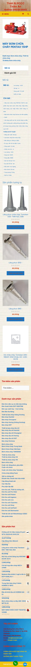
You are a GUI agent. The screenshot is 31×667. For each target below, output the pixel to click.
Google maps (12, 640)
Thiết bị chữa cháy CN (10, 457)
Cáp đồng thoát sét (9, 481)
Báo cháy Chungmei (9, 419)
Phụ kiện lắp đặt (7, 486)
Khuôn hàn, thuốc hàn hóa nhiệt (13, 478)
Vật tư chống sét (8, 476)
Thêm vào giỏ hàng (15, 227)
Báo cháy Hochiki (8, 417)
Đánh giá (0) (10, 73)
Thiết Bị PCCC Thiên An (15, 5)
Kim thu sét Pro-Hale (9, 492)
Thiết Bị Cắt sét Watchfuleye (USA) (14, 514)
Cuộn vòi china (7, 467)
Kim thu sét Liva (8, 500)
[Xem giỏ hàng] (23, 14)
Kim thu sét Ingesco (9, 497)
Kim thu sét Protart (9, 494)
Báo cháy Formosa (8, 441)
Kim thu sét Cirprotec (9, 502)
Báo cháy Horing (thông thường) (13, 422)
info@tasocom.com (15, 638)
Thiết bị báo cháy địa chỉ (10, 428)
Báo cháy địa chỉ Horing (10, 436)
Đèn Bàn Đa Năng (8, 412)
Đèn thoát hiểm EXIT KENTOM (12, 406)
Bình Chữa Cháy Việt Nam (11, 449)
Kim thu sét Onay (8, 505)
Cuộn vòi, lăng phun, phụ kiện (12, 465)
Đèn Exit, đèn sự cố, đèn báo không (14, 404)
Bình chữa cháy (7, 444)
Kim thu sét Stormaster (10, 510)
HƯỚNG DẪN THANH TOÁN (13, 656)
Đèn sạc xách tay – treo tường (12, 409)
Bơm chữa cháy (16, 56)
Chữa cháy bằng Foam (10, 473)
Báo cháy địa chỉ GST (9, 438)
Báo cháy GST (7, 425)
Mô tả (7, 68)
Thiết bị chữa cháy (8, 455)
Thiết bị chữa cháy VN (10, 460)
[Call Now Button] (15, 663)
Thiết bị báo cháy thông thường (13, 415)
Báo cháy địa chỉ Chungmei (11, 433)
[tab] (15, 68)
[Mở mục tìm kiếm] (28, 14)
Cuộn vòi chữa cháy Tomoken (12, 470)
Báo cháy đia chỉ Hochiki (10, 430)
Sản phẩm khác (7, 516)
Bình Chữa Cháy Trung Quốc (12, 446)
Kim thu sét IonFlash (9, 508)
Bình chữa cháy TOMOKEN (11, 452)
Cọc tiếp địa (6, 484)
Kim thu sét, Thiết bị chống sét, (13, 489)
